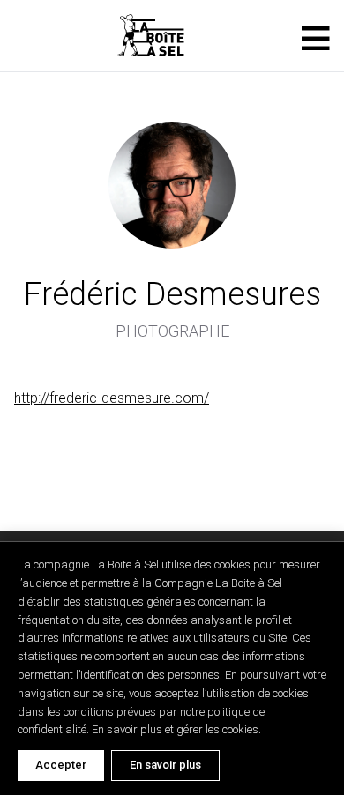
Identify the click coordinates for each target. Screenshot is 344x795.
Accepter (60, 764)
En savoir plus (165, 764)
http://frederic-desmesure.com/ (111, 398)
